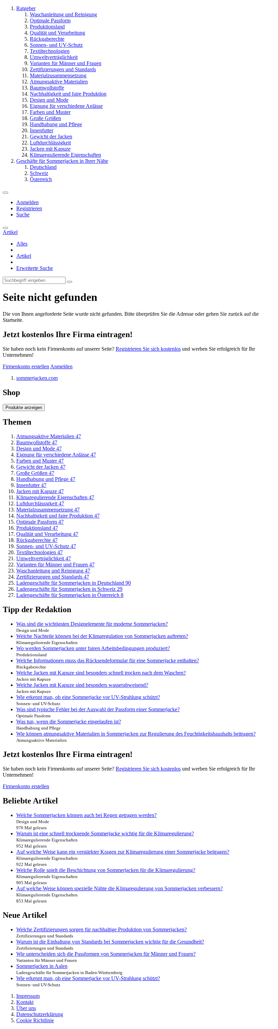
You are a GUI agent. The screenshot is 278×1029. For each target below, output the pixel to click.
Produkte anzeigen (23, 407)
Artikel (23, 256)
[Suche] (5, 228)
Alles (21, 244)
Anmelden (27, 202)
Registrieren (29, 208)
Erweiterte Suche (34, 268)
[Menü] (5, 193)
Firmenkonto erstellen (26, 366)
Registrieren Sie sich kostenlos (148, 349)
